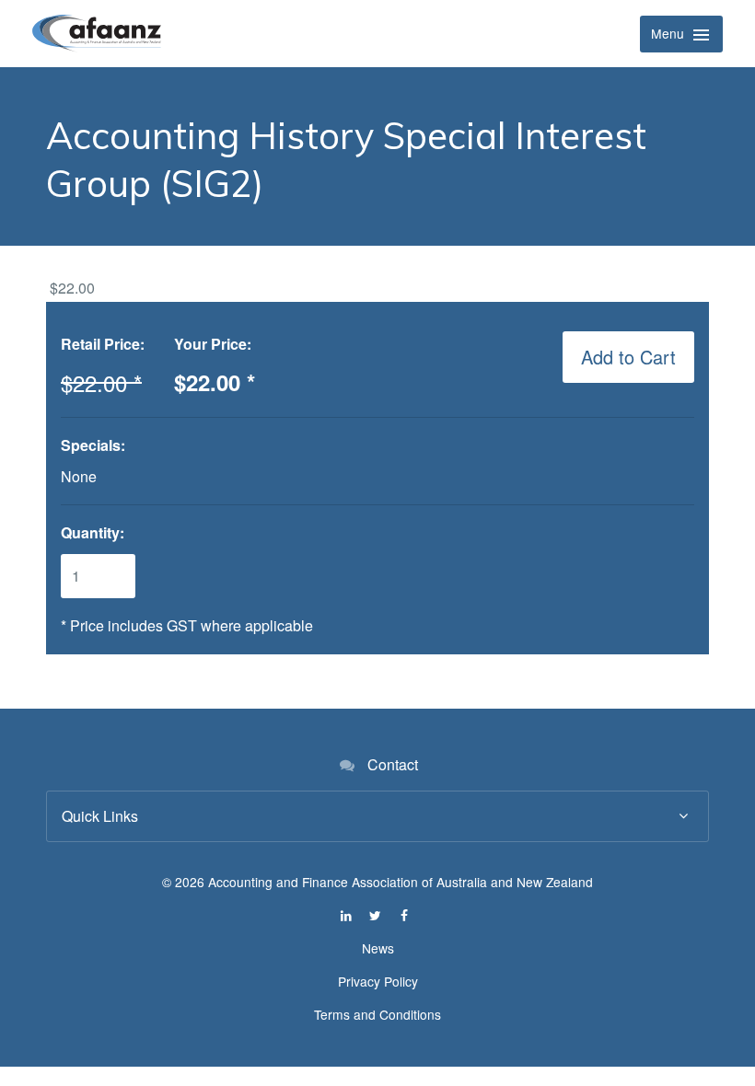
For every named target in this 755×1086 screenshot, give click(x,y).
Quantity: (92, 532)
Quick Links (100, 815)
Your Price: (212, 343)
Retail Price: (103, 343)
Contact (392, 764)
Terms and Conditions (377, 1014)
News (378, 948)
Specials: (93, 445)
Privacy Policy (378, 981)
